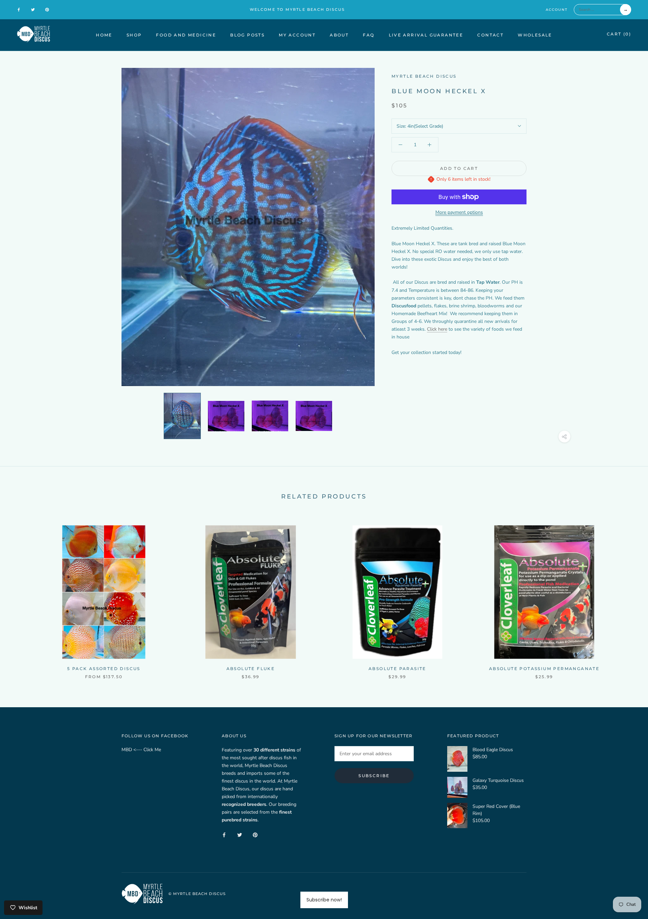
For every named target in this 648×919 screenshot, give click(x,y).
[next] (626, 595)
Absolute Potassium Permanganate (544, 668)
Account (557, 9)
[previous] (21, 595)
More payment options (459, 212)
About (339, 34)
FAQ (368, 34)
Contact (490, 34)
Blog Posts (247, 34)
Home (104, 34)
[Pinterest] (47, 9)
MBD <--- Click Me (141, 749)
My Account (297, 34)
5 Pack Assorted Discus (103, 668)
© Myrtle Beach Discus (197, 893)
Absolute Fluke (250, 668)
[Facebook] (19, 9)
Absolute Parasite (397, 668)
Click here (437, 329)
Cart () (619, 33)
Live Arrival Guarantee (426, 34)
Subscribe (374, 775)
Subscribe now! (324, 899)
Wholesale (535, 34)
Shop (134, 34)
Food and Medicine (186, 34)
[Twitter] (33, 9)
